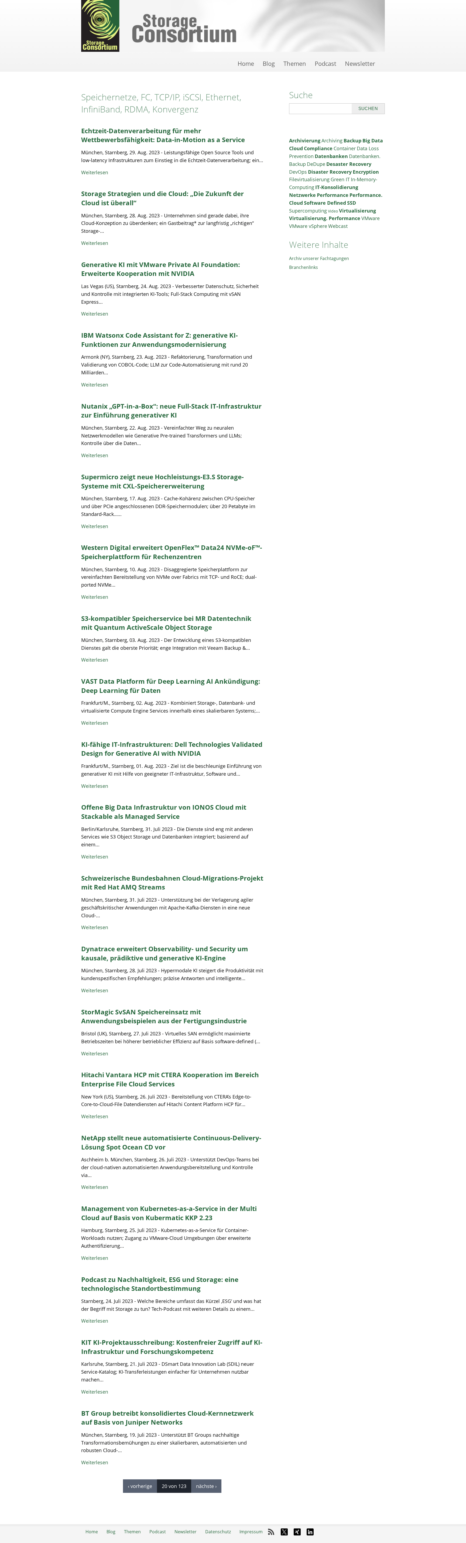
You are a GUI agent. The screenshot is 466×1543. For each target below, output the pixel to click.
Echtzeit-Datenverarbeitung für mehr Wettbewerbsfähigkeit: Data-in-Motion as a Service (163, 135)
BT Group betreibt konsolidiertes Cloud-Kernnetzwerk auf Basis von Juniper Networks (167, 1418)
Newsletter (360, 63)
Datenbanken (331, 156)
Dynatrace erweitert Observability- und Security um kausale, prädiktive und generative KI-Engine (164, 953)
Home (246, 63)
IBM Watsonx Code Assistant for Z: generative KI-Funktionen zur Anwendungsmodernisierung (159, 340)
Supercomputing (308, 210)
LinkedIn (310, 1531)
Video (333, 211)
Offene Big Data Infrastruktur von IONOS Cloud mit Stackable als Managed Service (163, 812)
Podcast (325, 63)
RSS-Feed (271, 1531)
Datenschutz (218, 1532)
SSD (351, 203)
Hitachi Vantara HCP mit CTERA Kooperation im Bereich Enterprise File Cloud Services (170, 1079)
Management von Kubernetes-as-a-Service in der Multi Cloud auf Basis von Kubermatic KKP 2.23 (169, 1213)
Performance (332, 195)
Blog (269, 63)
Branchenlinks (303, 267)
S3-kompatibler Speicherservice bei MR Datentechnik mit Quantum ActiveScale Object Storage (166, 623)
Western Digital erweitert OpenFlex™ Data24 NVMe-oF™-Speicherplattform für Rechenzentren (171, 552)
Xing (297, 1531)
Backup (352, 140)
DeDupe (316, 164)
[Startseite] (233, 26)
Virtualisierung (357, 210)
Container (345, 148)
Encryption (366, 172)
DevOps (298, 172)
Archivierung (304, 140)
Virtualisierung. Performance (324, 218)
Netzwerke (302, 195)
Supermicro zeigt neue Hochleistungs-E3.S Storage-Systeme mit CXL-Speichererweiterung (162, 481)
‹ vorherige (140, 1486)
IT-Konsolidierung (336, 187)
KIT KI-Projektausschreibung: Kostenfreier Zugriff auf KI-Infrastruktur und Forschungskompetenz (171, 1347)
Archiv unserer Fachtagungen (319, 258)
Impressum (251, 1532)
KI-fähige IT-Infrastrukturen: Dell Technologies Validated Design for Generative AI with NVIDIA (171, 749)
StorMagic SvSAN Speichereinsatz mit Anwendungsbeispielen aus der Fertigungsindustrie (164, 1016)
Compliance (318, 148)
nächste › (206, 1486)
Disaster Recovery (330, 172)
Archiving (331, 140)
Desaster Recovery (348, 164)
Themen (294, 63)
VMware (370, 218)
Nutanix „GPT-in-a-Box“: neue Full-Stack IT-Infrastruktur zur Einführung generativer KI (171, 411)
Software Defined (325, 203)
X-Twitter (284, 1531)
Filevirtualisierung (309, 179)
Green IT (340, 179)
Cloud (296, 148)
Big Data (372, 140)
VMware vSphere (308, 226)
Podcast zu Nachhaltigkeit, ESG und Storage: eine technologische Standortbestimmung (159, 1284)
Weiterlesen (94, 172)
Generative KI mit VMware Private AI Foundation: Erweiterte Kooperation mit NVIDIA (160, 269)
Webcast (338, 226)
